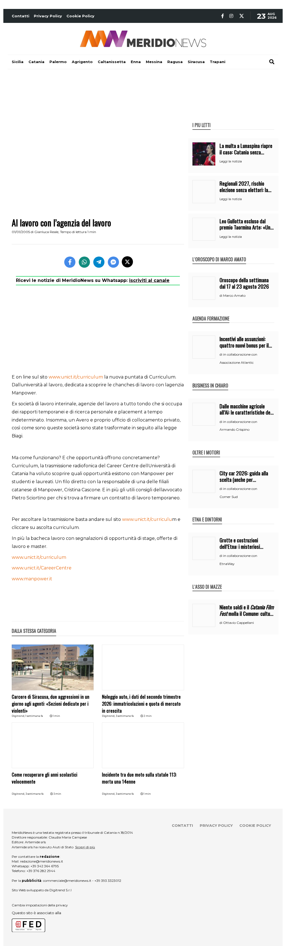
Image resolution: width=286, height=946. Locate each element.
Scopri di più (85, 847)
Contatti (20, 16)
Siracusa (196, 61)
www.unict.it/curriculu (147, 519)
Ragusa (175, 61)
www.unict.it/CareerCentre (42, 568)
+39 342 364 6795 (44, 866)
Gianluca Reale (46, 232)
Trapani (217, 61)
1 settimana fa (34, 715)
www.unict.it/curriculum (76, 377)
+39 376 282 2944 (41, 871)
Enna (136, 61)
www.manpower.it (32, 578)
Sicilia (17, 61)
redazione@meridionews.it (41, 861)
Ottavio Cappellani (238, 623)
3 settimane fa (125, 715)
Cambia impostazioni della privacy (40, 905)
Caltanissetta (112, 61)
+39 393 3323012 (107, 880)
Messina (154, 61)
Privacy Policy (48, 16)
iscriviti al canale (149, 280)
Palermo (58, 61)
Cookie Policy (80, 16)
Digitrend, (18, 715)
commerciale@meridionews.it (67, 880)
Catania (36, 61)
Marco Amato (234, 295)
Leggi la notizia (231, 161)
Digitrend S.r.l (60, 890)
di (221, 296)
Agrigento (82, 61)
